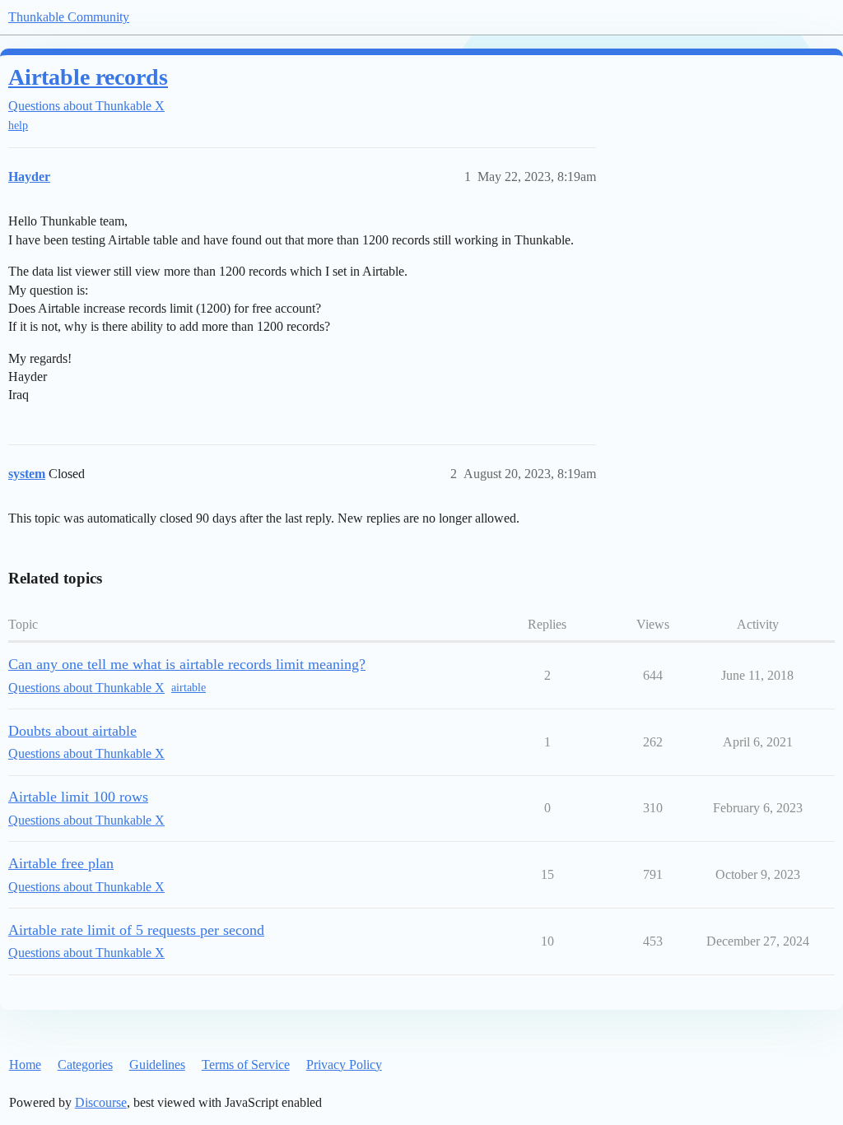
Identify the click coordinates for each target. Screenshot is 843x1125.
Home (25, 1065)
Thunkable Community (68, 17)
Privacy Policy (344, 1065)
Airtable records (88, 77)
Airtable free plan (61, 863)
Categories (85, 1065)
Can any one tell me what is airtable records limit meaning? (187, 664)
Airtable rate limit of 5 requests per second (136, 930)
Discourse (101, 1102)
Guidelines (157, 1065)
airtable (188, 687)
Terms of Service (246, 1065)
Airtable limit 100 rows (78, 796)
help (18, 125)
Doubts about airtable (72, 731)
